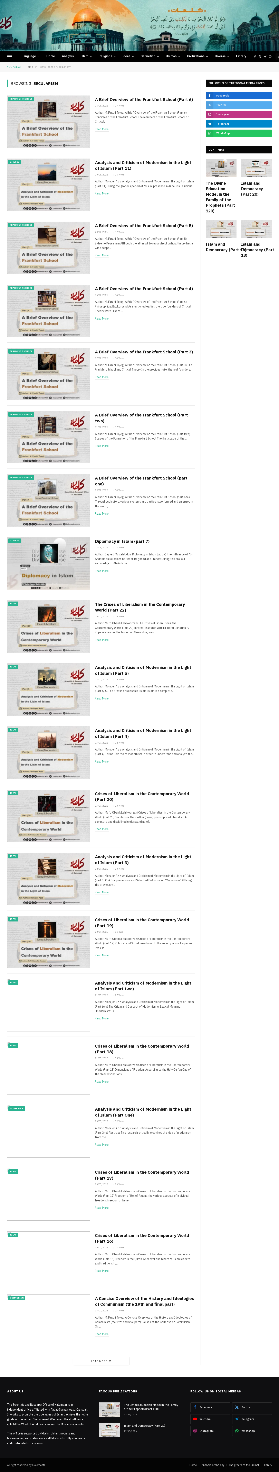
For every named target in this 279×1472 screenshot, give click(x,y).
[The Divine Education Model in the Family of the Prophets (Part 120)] (221, 168)
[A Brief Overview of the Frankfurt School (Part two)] (48, 437)
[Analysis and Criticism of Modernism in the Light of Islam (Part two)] (48, 1005)
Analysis (68, 56)
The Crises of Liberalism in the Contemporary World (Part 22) (140, 607)
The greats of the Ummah (244, 1465)
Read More (102, 129)
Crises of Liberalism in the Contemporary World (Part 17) (142, 1175)
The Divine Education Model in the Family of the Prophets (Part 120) (220, 197)
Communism (17, 1298)
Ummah (171, 56)
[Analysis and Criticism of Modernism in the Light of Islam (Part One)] (48, 1131)
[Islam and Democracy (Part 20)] (256, 168)
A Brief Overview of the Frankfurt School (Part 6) (144, 99)
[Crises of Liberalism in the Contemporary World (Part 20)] (48, 816)
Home (50, 56)
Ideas (126, 56)
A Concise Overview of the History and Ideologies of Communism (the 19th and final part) (144, 1301)
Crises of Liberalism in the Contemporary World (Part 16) (142, 1238)
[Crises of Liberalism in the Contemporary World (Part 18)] (48, 1068)
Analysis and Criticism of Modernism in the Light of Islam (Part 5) (143, 670)
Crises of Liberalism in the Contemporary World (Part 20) (142, 796)
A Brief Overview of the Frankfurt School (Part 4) (144, 288)
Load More (99, 1361)
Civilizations (195, 56)
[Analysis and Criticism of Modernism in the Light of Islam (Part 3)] (48, 879)
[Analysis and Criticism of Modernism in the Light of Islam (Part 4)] (48, 752)
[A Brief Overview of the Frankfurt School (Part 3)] (48, 374)
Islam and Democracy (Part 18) (256, 249)
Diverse (220, 56)
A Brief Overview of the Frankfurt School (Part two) (141, 418)
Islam (84, 56)
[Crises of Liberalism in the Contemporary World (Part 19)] (48, 942)
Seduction (148, 56)
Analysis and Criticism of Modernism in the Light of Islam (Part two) (143, 986)
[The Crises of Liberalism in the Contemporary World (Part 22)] (48, 626)
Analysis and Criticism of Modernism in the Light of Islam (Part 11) (143, 165)
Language (29, 56)
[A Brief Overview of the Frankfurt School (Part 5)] (48, 248)
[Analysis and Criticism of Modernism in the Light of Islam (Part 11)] (48, 185)
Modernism (16, 1108)
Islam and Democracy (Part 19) (221, 246)
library (241, 56)
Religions (105, 56)
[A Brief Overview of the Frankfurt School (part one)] (48, 500)
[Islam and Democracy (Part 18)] (256, 229)
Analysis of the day (213, 1465)
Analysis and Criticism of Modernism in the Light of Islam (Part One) (143, 1112)
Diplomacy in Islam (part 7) (122, 541)
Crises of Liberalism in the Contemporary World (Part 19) (142, 922)
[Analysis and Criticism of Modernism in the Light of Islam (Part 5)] (48, 689)
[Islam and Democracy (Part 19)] (221, 229)
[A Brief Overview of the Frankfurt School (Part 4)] (48, 311)
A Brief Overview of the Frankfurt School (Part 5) (144, 225)
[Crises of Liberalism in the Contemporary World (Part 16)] (48, 1257)
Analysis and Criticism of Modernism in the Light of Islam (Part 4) (143, 733)
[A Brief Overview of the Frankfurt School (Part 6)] (48, 121)
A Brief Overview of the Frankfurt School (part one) (141, 481)
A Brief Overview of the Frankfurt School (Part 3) (144, 352)
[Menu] (9, 56)
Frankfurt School (21, 99)
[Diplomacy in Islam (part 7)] (48, 563)
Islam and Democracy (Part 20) (252, 188)
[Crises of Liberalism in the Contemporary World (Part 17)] (48, 1194)
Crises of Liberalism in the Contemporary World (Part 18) (142, 1049)
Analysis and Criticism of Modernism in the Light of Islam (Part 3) (143, 859)
